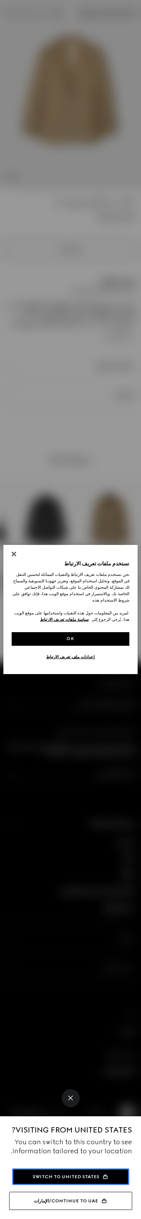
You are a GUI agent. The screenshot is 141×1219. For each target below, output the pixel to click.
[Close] (71, 1098)
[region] (70, 609)
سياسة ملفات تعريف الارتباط (64, 619)
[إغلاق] (14, 554)
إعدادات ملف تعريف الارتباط (70, 656)
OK (70, 638)
